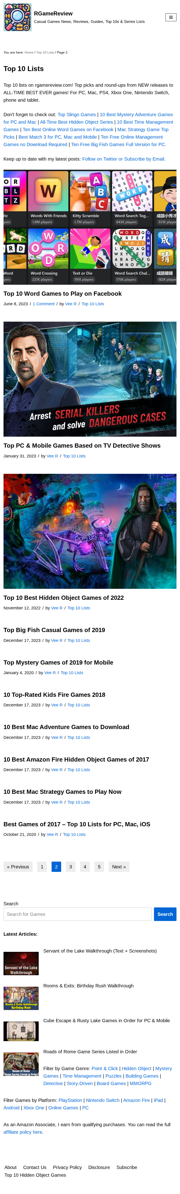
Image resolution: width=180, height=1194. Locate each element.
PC (85, 1107)
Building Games (142, 1076)
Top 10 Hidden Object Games (35, 1175)
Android (11, 1107)
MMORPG (141, 1083)
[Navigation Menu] (170, 17)
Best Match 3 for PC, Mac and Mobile (58, 137)
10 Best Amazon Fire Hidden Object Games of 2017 (76, 759)
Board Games (111, 1083)
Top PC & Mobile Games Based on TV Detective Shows (82, 445)
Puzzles (113, 1076)
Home (29, 52)
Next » (119, 866)
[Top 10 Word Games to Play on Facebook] (90, 227)
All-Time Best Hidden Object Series (76, 122)
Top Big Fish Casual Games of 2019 (54, 629)
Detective (53, 1083)
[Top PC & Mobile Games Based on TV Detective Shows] (90, 379)
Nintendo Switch (103, 1100)
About (10, 1167)
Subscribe (126, 1167)
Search (11, 903)
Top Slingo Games (77, 114)
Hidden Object (136, 1068)
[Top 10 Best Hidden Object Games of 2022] (90, 531)
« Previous (18, 866)
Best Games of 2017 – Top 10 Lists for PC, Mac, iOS (77, 824)
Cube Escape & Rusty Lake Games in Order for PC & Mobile (106, 1020)
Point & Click (105, 1068)
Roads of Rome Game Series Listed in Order (90, 1051)
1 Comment (44, 304)
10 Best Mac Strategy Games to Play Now (62, 791)
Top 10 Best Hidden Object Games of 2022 (64, 597)
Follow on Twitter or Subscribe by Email (123, 159)
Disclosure (99, 1167)
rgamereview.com (77, 1188)
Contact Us (34, 1167)
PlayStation (70, 1100)
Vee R (71, 304)
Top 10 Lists (45, 52)
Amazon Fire (136, 1100)
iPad (158, 1100)
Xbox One (33, 1107)
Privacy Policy (67, 1167)
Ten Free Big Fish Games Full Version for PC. (118, 144)
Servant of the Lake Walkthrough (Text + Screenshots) (100, 950)
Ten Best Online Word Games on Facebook (68, 129)
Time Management (82, 1076)
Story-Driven (80, 1083)
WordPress (154, 1188)
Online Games (63, 1107)
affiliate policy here (23, 1132)
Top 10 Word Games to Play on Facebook (63, 293)
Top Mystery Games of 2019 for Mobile (58, 662)
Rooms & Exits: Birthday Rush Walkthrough (88, 985)
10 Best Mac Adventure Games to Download (66, 726)
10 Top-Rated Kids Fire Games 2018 (54, 694)
